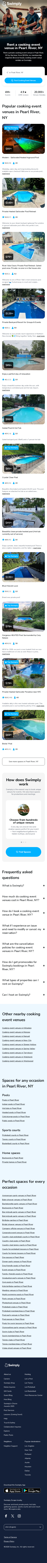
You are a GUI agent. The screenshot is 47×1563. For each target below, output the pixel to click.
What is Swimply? (13, 885)
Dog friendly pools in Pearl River (16, 1265)
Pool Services (9, 1410)
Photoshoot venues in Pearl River (16, 1302)
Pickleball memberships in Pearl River (18, 1311)
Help (5, 1418)
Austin (27, 1462)
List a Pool (29, 1379)
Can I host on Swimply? (16, 995)
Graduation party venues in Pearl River (19, 1278)
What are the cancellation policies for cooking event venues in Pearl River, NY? (18, 947)
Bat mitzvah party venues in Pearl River (19, 1216)
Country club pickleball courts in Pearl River (21, 1236)
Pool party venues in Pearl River (16, 1315)
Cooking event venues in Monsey (16, 1032)
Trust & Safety (9, 1423)
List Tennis (29, 1383)
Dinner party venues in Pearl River (17, 1261)
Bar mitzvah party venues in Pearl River (19, 1212)
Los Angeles (29, 1446)
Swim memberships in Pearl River (16, 1335)
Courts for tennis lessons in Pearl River (19, 1253)
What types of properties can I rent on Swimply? (20, 982)
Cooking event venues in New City (16, 1040)
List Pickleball (30, 1387)
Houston (28, 1466)
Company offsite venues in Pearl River (18, 1228)
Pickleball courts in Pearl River (15, 1135)
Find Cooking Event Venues (25, 80)
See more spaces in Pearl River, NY (23, 761)
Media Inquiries (9, 1387)
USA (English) (10, 1527)
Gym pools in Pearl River (12, 1282)
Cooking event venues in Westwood (17, 1061)
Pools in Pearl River (10, 1100)
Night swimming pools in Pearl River (18, 1294)
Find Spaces (25, 851)
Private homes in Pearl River (14, 1162)
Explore (7, 1431)
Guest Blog (8, 1395)
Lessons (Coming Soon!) (13, 1414)
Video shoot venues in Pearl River (16, 1348)
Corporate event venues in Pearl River (18, 1232)
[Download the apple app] (13, 1490)
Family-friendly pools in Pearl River (17, 1274)
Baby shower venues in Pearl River (17, 1199)
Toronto (28, 1475)
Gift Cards (8, 1391)
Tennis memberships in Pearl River (17, 1344)
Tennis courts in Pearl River (14, 1139)
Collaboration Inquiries (12, 1427)
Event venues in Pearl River (14, 1269)
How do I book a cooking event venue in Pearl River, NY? (20, 913)
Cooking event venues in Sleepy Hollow (19, 1044)
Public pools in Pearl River (13, 1120)
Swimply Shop (9, 1383)
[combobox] (23, 72)
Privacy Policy (9, 1541)
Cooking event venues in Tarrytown (17, 1052)
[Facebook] (6, 1516)
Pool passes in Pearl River (13, 1319)
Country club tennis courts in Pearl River (19, 1245)
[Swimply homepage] (23, 3)
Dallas (27, 1471)
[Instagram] (19, 1516)
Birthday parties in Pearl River (15, 1220)
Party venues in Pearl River (13, 1298)
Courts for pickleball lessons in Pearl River (20, 1249)
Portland (28, 1454)
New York (28, 1450)
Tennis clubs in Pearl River (13, 1340)
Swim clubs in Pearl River (13, 1331)
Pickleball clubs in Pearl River (15, 1307)
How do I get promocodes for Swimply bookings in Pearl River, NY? (19, 965)
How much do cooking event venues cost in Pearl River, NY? (20, 898)
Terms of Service (10, 1537)
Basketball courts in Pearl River (15, 1143)
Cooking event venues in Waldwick (17, 1057)
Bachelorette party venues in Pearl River (19, 1203)
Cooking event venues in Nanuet (16, 1036)
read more (6, 173)
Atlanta (27, 1458)
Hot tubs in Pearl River (12, 1108)
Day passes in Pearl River (13, 1257)
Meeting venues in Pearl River (15, 1290)
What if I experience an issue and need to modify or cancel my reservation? (21, 929)
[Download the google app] (32, 1490)
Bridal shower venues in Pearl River (17, 1224)
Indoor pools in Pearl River (13, 1104)
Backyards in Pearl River (12, 1158)
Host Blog (7, 1399)
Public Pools (8, 1435)
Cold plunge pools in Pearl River (16, 1116)
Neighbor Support (10, 1446)
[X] (12, 1516)
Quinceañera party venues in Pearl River (19, 1327)
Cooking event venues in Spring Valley (18, 1048)
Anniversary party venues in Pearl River (19, 1195)
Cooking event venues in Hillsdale (16, 1028)
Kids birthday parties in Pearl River (17, 1286)
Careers (7, 1379)
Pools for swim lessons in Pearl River (18, 1323)
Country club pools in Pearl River (16, 1241)
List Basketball (30, 1391)
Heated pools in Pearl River (14, 1112)
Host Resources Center (34, 1395)
